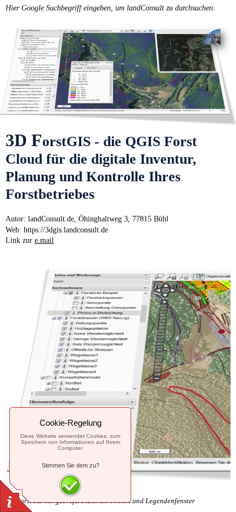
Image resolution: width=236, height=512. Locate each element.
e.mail (44, 240)
